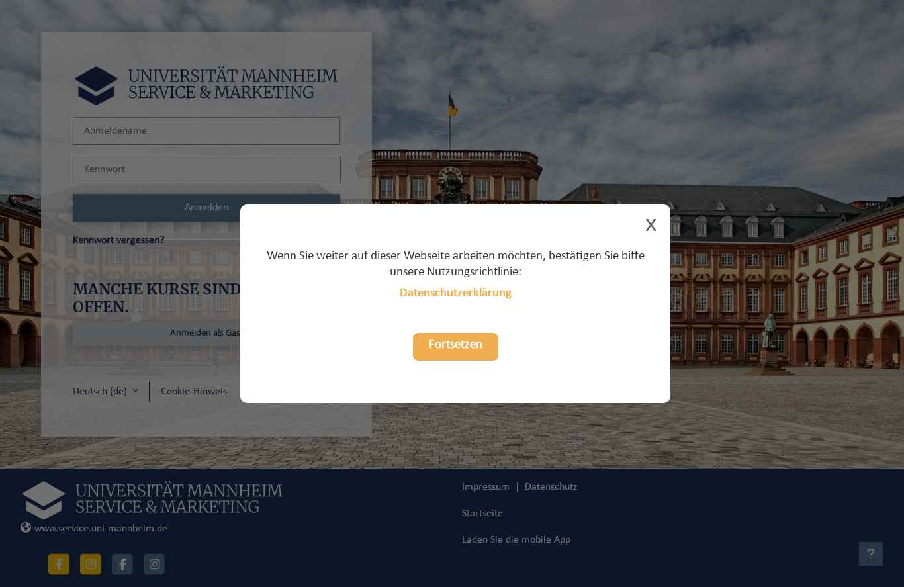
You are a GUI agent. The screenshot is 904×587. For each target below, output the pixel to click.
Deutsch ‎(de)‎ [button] (101, 391)
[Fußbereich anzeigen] (871, 554)
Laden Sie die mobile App (516, 540)
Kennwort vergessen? (118, 240)
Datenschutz (551, 487)
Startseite (482, 513)
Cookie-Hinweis (194, 391)
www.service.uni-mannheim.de (100, 528)
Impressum (486, 487)
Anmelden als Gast (207, 333)
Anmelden (206, 208)
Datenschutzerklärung (456, 293)
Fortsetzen (455, 345)
